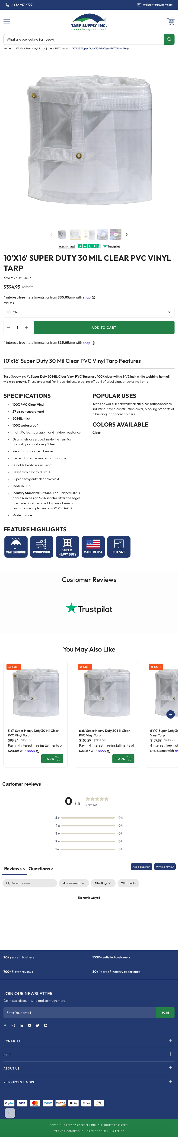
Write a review (165, 866)
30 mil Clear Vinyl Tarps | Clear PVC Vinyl (41, 48)
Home (7, 48)
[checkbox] (128, 883)
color (9, 303)
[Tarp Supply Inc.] (89, 21)
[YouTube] (29, 1026)
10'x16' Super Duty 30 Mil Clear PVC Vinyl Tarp (100, 48)
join (165, 1012)
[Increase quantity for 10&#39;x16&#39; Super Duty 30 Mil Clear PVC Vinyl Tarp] (27, 327)
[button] (6, 21)
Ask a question (141, 866)
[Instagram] (13, 1026)
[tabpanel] (89, 913)
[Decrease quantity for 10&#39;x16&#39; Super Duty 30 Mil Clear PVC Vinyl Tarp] (7, 327)
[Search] (169, 39)
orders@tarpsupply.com (157, 4)
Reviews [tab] (14, 868)
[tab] (41, 869)
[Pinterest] (45, 1026)
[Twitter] (37, 1026)
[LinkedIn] (21, 1026)
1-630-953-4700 (22, 4)
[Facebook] (5, 1026)
